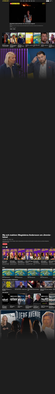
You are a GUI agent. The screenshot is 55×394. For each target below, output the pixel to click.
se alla (52, 31)
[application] (27, 12)
